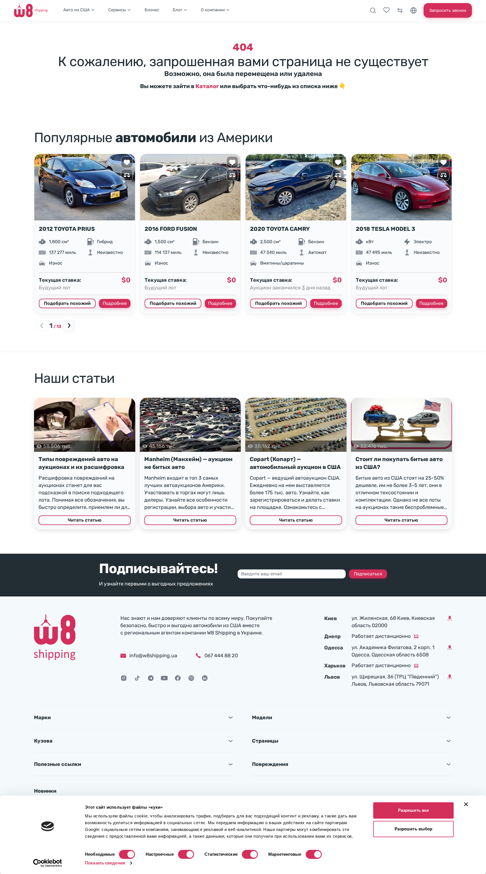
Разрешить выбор (414, 828)
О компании (213, 9)
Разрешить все (413, 810)
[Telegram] (150, 678)
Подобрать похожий (67, 303)
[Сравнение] (400, 10)
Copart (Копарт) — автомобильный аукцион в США (295, 463)
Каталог (207, 86)
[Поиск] (373, 10)
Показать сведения (105, 862)
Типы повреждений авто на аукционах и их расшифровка (81, 463)
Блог (177, 9)
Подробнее (115, 303)
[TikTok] (137, 678)
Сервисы (117, 9)
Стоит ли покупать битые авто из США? (399, 463)
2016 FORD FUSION (171, 228)
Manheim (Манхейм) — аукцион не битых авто (188, 463)
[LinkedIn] (204, 678)
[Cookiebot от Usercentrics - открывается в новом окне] (47, 863)
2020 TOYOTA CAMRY (280, 228)
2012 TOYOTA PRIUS (67, 228)
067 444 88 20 (221, 655)
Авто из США (76, 9)
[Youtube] (164, 678)
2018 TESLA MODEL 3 (385, 228)
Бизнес (152, 9)
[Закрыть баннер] (466, 804)
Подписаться (368, 573)
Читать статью (85, 520)
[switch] (186, 854)
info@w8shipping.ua (153, 655)
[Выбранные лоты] (386, 10)
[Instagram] (123, 678)
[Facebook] (177, 678)
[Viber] (191, 678)
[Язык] (413, 10)
